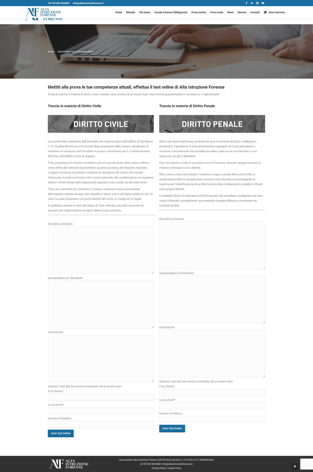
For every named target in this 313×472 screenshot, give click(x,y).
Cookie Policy (174, 468)
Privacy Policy (159, 468)
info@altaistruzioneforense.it (88, 3)
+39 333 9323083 (151, 464)
